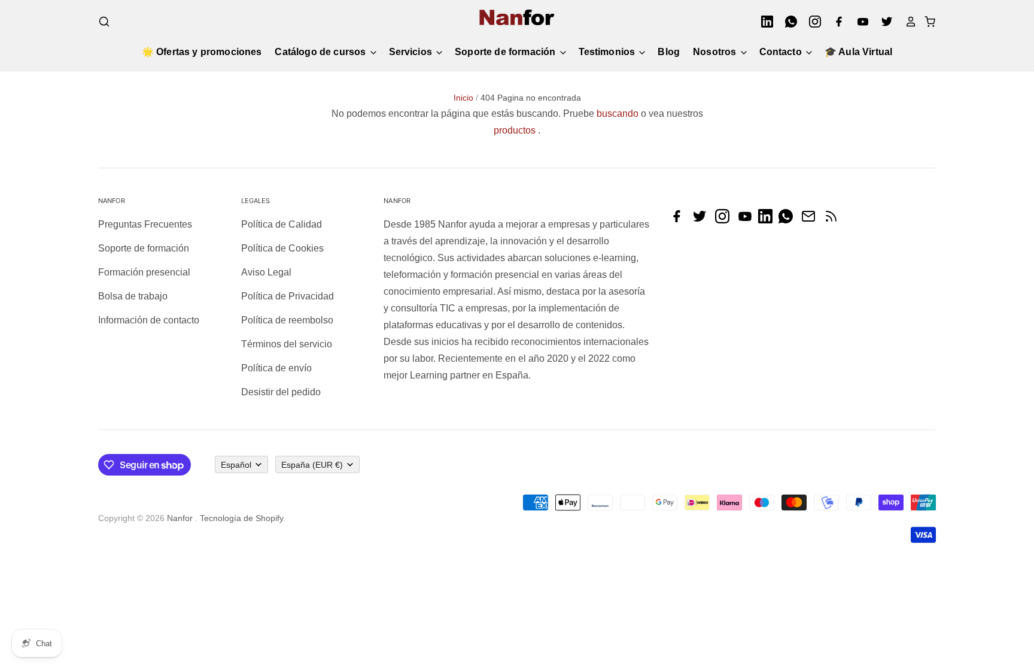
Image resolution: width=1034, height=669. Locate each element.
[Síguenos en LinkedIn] (768, 220)
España (312, 465)
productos (515, 130)
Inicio (463, 97)
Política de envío (276, 368)
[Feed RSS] (834, 220)
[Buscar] (104, 22)
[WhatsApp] (787, 22)
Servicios (412, 52)
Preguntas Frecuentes (145, 224)
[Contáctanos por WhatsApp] (788, 220)
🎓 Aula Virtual (858, 52)
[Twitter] (883, 22)
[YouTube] (859, 22)
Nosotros (715, 52)
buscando (617, 113)
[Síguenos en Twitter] (702, 220)
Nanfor (180, 518)
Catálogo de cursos (321, 52)
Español (236, 465)
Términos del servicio (286, 344)
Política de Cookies (282, 248)
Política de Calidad (281, 224)
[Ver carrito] (926, 22)
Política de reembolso (287, 320)
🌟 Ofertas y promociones (202, 52)
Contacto (781, 52)
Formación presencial (144, 272)
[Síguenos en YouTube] (748, 220)
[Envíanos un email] (811, 220)
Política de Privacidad (287, 296)
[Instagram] (811, 22)
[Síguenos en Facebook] (680, 220)
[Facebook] (835, 22)
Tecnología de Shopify (241, 518)
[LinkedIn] (763, 22)
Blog (669, 52)
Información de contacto (148, 320)
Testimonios (608, 52)
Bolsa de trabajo (133, 296)
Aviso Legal (266, 272)
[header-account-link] (907, 22)
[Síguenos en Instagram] (725, 220)
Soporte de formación (506, 52)
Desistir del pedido (281, 392)
